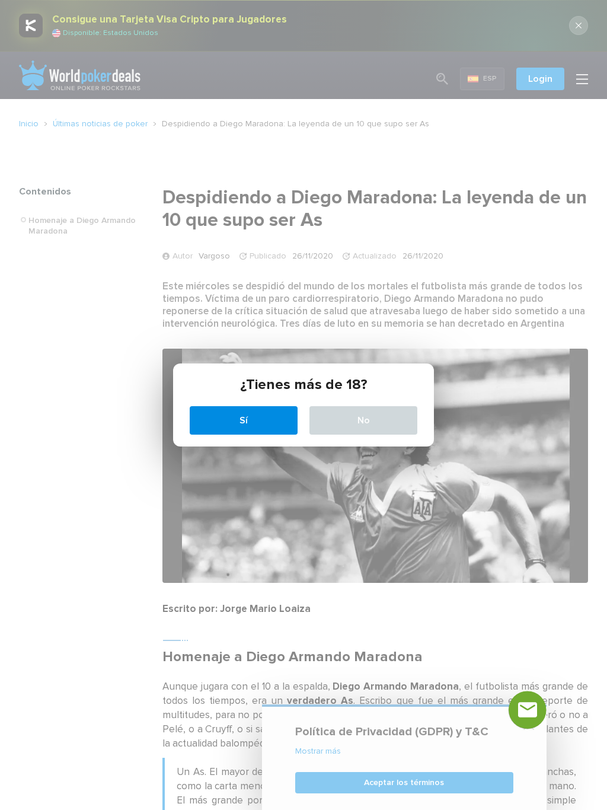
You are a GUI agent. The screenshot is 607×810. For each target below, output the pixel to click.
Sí (243, 420)
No (363, 420)
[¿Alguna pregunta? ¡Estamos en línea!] (528, 710)
